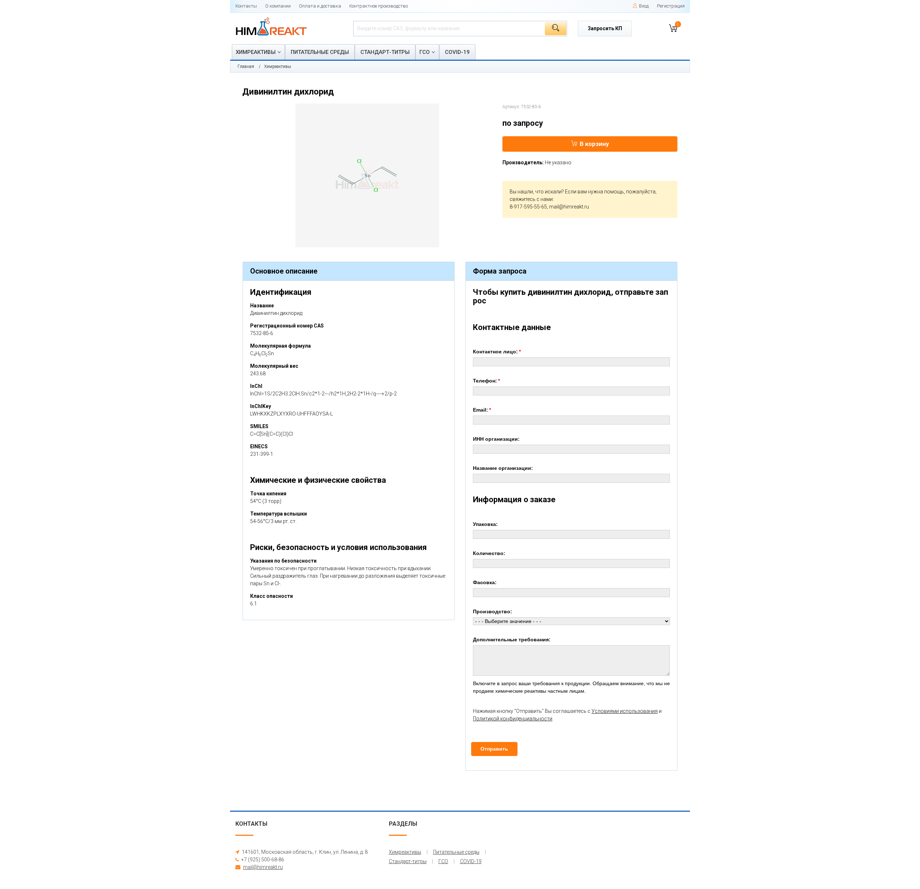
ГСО (424, 52)
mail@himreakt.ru (569, 207)
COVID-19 (457, 52)
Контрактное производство (378, 6)
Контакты (246, 6)
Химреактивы (256, 52)
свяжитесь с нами (531, 199)
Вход (644, 6)
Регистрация (671, 6)
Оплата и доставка (320, 6)
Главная (246, 66)
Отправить (494, 749)
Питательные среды (320, 52)
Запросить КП (605, 28)
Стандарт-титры (385, 52)
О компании (278, 6)
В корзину (594, 143)
